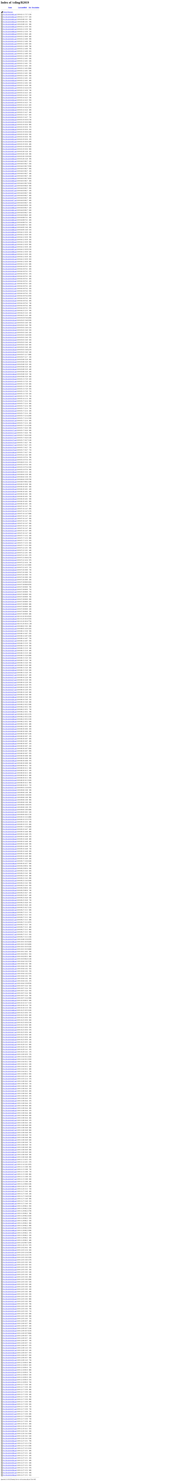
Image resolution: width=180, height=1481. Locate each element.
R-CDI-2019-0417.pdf (10, 1032)
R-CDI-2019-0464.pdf (10, 1147)
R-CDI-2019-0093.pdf (10, 239)
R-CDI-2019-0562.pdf (10, 1387)
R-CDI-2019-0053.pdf (10, 141)
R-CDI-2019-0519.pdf (10, 1282)
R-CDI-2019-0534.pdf (10, 1318)
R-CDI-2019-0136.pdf (10, 345)
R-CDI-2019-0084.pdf (10, 217)
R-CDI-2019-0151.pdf (10, 381)
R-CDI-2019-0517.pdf (10, 1277)
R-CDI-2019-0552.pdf (10, 1362)
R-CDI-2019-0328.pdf (10, 814)
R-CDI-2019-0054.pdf (10, 144)
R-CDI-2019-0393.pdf (10, 973)
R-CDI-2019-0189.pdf (10, 474)
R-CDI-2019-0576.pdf (10, 1421)
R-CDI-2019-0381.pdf (10, 944)
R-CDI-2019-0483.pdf (10, 1194)
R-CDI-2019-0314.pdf (10, 780)
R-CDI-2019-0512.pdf (10, 1265)
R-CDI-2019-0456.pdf (10, 1127)
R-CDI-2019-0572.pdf (10, 1411)
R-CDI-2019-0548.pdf (10, 1353)
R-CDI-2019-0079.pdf (10, 205)
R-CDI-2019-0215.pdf (10, 538)
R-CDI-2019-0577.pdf (10, 1424)
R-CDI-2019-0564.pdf (10, 1392)
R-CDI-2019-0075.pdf (10, 195)
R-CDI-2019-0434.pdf (10, 1074)
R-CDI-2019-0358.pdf (10, 888)
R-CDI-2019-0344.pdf (10, 853)
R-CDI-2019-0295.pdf (10, 734)
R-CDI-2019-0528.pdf (10, 1304)
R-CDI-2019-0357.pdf (10, 885)
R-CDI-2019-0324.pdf (10, 805)
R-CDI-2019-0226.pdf (10, 565)
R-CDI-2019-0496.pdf (10, 1225)
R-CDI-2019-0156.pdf (10, 393)
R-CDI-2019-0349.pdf (10, 866)
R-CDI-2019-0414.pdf (10, 1025)
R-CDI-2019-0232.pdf (10, 579)
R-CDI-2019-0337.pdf (10, 836)
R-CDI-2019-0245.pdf (10, 611)
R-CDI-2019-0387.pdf (10, 959)
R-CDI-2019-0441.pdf (10, 1091)
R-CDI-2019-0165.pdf (10, 416)
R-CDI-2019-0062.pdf (10, 163)
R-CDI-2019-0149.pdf (10, 376)
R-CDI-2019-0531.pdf (10, 1311)
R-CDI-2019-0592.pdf (10, 1460)
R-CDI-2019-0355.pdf (10, 880)
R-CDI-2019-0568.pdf (10, 1402)
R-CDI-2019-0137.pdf (10, 347)
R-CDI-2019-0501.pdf (10, 1238)
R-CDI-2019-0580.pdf (10, 1431)
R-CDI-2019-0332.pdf (10, 824)
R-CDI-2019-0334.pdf (10, 829)
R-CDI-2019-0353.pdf (10, 875)
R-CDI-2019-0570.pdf (10, 1406)
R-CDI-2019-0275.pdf (10, 685)
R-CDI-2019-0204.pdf (10, 511)
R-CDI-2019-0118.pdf (10, 301)
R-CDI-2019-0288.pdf (10, 716)
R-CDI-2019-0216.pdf (10, 540)
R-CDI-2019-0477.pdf (10, 1179)
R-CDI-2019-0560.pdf (10, 1382)
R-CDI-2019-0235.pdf (10, 587)
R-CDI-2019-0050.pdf (10, 134)
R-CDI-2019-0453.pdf (10, 1120)
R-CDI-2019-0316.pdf (10, 785)
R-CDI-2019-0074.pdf (10, 193)
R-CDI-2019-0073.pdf (10, 190)
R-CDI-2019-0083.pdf (10, 215)
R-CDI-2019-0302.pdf (10, 751)
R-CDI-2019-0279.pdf (10, 694)
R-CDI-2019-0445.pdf (10, 1101)
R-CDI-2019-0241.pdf (10, 601)
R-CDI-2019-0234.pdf (10, 584)
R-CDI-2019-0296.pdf (10, 736)
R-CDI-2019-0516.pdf (10, 1274)
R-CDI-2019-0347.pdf (10, 861)
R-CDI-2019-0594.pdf (10, 1465)
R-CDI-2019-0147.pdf (10, 371)
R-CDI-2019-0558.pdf (10, 1377)
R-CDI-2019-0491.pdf (10, 1213)
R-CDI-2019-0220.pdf (10, 550)
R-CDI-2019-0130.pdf (10, 330)
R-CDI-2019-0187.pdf (10, 469)
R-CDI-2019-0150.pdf (10, 379)
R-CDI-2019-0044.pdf (10, 119)
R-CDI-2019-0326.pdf (10, 809)
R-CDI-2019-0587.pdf (10, 1448)
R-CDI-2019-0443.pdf (10, 1096)
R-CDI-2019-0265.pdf (10, 660)
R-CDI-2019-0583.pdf (10, 1438)
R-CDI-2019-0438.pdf (10, 1083)
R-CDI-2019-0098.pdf (10, 252)
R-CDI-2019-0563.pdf (10, 1389)
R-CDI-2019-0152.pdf (10, 384)
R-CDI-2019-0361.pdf (10, 895)
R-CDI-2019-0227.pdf (10, 567)
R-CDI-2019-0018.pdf (10, 56)
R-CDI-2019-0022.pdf (10, 66)
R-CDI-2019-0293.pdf (10, 729)
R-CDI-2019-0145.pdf (10, 367)
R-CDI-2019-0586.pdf (10, 1446)
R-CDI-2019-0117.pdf (10, 298)
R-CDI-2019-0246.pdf (10, 614)
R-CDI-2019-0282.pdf (10, 702)
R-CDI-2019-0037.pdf (10, 102)
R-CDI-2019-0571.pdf (10, 1409)
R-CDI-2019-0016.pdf (10, 51)
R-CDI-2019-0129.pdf (10, 327)
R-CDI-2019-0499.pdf (10, 1233)
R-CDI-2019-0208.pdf (10, 521)
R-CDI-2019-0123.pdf (10, 313)
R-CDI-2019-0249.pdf (10, 621)
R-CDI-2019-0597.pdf (10, 1472)
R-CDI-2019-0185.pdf (10, 464)
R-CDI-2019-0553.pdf (10, 1365)
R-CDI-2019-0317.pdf (10, 787)
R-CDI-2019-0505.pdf (10, 1247)
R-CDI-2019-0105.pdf (10, 269)
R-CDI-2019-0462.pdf (10, 1142)
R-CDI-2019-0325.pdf (10, 807)
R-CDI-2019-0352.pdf (10, 873)
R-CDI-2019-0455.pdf (10, 1125)
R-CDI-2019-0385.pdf (10, 954)
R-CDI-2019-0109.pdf (10, 278)
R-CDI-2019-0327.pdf (10, 812)
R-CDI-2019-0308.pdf (10, 765)
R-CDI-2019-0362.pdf (10, 897)
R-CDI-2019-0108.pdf (10, 276)
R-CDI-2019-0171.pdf (10, 430)
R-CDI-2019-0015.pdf (10, 48)
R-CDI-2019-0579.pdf (10, 1428)
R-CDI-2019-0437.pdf (10, 1081)
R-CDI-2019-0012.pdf (10, 41)
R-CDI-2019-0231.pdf (10, 577)
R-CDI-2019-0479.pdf (10, 1184)
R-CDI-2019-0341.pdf (10, 846)
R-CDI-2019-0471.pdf (10, 1164)
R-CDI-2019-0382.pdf (10, 946)
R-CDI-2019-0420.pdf (10, 1039)
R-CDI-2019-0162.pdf (10, 408)
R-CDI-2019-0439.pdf (10, 1086)
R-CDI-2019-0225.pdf (10, 562)
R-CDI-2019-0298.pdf (10, 741)
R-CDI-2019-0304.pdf (10, 756)
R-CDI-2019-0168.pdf (10, 423)
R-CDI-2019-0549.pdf (10, 1355)
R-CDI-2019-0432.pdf (10, 1069)
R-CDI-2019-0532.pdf (10, 1313)
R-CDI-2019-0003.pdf (10, 19)
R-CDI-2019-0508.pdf (10, 1255)
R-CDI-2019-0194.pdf (10, 486)
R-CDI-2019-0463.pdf (10, 1145)
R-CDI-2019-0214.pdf (10, 535)
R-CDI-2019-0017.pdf (10, 53)
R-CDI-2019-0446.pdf (10, 1103)
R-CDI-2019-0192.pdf (10, 482)
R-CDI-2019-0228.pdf (10, 570)
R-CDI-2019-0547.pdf (10, 1350)
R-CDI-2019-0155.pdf (10, 391)
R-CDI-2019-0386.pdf (10, 956)
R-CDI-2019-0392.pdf (10, 971)
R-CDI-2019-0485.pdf (10, 1198)
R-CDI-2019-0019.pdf (10, 58)
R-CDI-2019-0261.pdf (10, 650)
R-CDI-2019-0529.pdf (10, 1306)
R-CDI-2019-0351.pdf (10, 871)
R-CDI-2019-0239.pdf (10, 597)
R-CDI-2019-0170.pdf (10, 428)
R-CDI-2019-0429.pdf (10, 1061)
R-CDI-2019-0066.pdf (10, 173)
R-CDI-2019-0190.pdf (10, 477)
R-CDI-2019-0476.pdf (10, 1176)
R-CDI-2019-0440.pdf (10, 1088)
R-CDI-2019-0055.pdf (10, 146)
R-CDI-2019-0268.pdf (10, 668)
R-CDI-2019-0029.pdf (10, 83)
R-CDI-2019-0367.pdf (10, 910)
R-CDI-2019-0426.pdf (10, 1054)
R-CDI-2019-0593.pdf (10, 1463)
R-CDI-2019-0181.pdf (10, 455)
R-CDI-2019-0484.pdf (10, 1196)
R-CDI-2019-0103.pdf (10, 264)
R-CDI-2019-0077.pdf (10, 200)
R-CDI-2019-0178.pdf (10, 447)
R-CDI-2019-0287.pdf (10, 714)
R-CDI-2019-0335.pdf (10, 831)
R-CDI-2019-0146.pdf (10, 369)
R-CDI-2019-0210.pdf (10, 526)
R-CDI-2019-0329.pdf (10, 817)
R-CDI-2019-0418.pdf (10, 1035)
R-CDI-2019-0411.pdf (10, 1017)
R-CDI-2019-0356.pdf (10, 883)
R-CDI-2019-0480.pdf (10, 1186)
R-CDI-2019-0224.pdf (10, 560)
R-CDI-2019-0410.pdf (10, 1015)
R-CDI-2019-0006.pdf (10, 26)
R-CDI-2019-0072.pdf (10, 188)
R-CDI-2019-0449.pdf (10, 1110)
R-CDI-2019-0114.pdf (10, 291)
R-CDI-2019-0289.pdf (10, 719)
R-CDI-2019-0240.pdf (10, 599)
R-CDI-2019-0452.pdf (10, 1118)
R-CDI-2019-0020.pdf (10, 61)
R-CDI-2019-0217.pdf (10, 543)
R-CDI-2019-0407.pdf (10, 1008)
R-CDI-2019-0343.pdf (10, 851)
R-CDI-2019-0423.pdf (10, 1047)
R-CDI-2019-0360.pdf (10, 893)
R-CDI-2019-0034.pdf (10, 95)
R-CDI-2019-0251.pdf (10, 626)
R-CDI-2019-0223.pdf (10, 557)
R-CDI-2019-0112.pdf (10, 286)
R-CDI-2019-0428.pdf (10, 1059)
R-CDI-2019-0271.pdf (10, 675)
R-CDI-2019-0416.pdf (10, 1030)
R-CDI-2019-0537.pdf (10, 1326)
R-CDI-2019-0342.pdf (10, 849)
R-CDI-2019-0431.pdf (10, 1066)
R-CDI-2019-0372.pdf (10, 922)
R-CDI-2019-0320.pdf (10, 795)
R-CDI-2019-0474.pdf (10, 1172)
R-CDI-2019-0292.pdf (10, 726)
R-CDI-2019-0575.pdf (10, 1419)
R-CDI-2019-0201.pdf (10, 504)
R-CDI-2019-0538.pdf (10, 1328)
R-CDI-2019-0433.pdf (10, 1071)
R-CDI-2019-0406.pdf (10, 1005)
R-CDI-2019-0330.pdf (10, 819)
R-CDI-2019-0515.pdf (10, 1272)
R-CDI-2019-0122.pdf (10, 310)
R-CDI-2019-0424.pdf (10, 1049)
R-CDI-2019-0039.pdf (10, 107)
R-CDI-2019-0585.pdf (10, 1443)
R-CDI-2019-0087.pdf (10, 225)
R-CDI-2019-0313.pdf (10, 778)
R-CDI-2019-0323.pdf (10, 802)
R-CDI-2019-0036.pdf (10, 100)
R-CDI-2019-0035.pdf (10, 97)
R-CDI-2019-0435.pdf (10, 1076)
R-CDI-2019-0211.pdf (10, 528)
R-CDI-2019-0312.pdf (10, 775)
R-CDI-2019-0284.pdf (10, 707)
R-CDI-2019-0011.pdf (10, 39)
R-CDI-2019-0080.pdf (10, 208)
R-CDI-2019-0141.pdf (10, 357)
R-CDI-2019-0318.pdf (10, 790)
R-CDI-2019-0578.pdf (10, 1426)
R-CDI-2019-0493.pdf (10, 1218)
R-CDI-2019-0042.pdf (10, 115)
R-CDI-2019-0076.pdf (10, 198)
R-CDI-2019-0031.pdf (10, 88)
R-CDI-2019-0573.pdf (10, 1414)
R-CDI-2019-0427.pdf (10, 1057)
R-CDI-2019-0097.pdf (10, 249)
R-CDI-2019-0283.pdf (10, 704)
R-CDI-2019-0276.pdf (10, 687)
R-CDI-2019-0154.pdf (10, 389)
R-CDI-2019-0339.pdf (10, 841)
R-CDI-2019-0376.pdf (10, 932)
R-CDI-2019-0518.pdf (10, 1279)
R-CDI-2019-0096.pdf (10, 247)
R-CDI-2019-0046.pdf (10, 124)
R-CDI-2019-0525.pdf (10, 1296)
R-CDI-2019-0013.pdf (10, 44)
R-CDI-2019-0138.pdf (10, 349)
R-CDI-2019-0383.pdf (10, 949)
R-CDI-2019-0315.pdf (10, 783)
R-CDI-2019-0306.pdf (10, 760)
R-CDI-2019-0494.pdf (10, 1220)
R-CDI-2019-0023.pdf (10, 68)
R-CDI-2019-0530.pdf (10, 1309)
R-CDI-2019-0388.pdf (10, 961)
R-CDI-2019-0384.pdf (10, 951)
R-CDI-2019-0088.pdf (10, 227)
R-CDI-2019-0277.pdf (10, 690)
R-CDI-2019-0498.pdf (10, 1230)
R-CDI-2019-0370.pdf (10, 917)
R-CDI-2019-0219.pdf (10, 548)
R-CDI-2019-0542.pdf (10, 1338)
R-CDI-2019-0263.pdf (10, 655)
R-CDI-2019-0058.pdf (10, 154)
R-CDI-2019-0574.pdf (10, 1416)
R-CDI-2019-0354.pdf (10, 878)
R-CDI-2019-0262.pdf (10, 653)
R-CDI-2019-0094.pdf (10, 242)
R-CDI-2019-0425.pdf (10, 1052)
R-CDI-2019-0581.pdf (10, 1433)
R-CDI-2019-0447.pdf (10, 1105)
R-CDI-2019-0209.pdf (10, 523)
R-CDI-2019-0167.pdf (10, 420)
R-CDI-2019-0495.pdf (10, 1223)
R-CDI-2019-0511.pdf (10, 1262)
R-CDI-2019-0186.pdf (10, 467)
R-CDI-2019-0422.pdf (10, 1044)
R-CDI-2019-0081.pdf (10, 210)
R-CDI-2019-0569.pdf (10, 1404)
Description (35, 7)
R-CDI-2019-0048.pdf (10, 129)
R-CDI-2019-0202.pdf (10, 506)
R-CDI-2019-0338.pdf (10, 839)
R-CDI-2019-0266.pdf (10, 663)
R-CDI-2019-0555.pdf (10, 1370)
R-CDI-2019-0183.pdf (10, 460)
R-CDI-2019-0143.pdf (10, 362)
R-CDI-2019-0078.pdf (10, 203)
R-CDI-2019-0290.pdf (10, 721)
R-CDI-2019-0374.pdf (10, 927)
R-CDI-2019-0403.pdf (10, 998)
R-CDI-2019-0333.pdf (10, 827)
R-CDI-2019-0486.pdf (10, 1201)
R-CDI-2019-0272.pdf (10, 677)
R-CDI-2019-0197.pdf (10, 494)
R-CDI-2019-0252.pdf (10, 628)
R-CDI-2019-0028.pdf (10, 80)
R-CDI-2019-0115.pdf (10, 293)
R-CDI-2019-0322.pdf (10, 800)
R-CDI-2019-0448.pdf (10, 1108)
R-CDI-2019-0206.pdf (10, 516)
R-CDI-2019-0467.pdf (10, 1154)
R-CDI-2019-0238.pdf (10, 594)
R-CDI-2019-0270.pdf (10, 672)
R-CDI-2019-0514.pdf (10, 1269)
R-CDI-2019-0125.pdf (10, 318)
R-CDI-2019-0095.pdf (10, 244)
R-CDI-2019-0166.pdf (10, 418)
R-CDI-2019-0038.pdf (10, 105)
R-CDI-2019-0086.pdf (10, 222)
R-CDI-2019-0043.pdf (10, 117)
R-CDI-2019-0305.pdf (10, 758)
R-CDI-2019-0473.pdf (10, 1169)
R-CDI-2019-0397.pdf (10, 983)
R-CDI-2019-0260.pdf (10, 648)
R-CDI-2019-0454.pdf (10, 1123)
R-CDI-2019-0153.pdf (10, 386)
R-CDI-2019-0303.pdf (10, 753)
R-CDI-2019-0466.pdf (10, 1152)
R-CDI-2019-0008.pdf (10, 31)
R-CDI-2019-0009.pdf (10, 34)
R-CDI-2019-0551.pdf (10, 1360)
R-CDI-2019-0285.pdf (10, 709)
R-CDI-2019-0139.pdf (10, 352)
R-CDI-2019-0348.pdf (10, 863)
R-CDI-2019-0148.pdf (10, 374)
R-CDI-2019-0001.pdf (10, 14)
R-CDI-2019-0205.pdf (10, 513)
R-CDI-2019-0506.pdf (10, 1250)
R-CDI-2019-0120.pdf (10, 305)
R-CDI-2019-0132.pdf (10, 335)
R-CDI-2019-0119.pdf (10, 303)
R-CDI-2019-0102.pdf (10, 261)
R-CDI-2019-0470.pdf (10, 1162)
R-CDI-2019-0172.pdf (10, 433)
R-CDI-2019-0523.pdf (10, 1291)
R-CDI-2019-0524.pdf (10, 1294)
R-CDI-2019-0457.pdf (10, 1130)
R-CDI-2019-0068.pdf (10, 178)
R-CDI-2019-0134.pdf (10, 340)
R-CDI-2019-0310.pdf (10, 770)
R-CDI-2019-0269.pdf (10, 670)
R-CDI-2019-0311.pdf (10, 773)
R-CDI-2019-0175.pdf (10, 440)
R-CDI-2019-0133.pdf (10, 337)
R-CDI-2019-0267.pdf (10, 665)
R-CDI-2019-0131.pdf (10, 332)
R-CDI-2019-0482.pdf (10, 1191)
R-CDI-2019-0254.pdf (10, 633)
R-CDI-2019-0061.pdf (10, 161)
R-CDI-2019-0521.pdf (10, 1287)
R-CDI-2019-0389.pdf (10, 964)
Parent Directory (8, 12)
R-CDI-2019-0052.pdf (10, 139)
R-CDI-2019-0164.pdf (10, 413)
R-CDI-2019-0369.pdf (10, 915)
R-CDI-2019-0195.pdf (10, 489)
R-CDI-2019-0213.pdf (10, 533)
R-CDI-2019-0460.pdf (10, 1137)
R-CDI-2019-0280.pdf (10, 697)
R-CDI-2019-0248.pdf (10, 619)
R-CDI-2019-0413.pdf (10, 1022)
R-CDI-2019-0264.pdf (10, 658)
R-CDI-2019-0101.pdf (10, 259)
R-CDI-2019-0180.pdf (10, 452)
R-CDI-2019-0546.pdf (10, 1348)
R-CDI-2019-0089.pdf (10, 230)
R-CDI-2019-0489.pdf (10, 1208)
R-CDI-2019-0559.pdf (10, 1379)
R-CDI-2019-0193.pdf (10, 484)
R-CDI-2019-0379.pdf (10, 939)
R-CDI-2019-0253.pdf (10, 631)
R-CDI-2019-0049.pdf (10, 132)
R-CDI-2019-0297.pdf (10, 738)
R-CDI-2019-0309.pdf (10, 768)
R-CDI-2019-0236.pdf (10, 589)
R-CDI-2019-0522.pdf (10, 1289)
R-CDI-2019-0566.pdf (10, 1397)
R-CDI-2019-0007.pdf (10, 29)
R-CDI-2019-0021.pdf (10, 63)
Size (30, 7)
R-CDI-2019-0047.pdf (10, 127)
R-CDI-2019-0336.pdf (10, 834)
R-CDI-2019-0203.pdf (10, 508)
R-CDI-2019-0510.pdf (10, 1260)
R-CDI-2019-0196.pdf (10, 491)
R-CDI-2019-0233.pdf (10, 582)
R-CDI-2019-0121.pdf (10, 308)
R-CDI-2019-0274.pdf (10, 682)
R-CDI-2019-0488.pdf (10, 1206)
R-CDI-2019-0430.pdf (10, 1064)
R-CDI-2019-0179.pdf (10, 450)
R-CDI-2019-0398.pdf (10, 986)
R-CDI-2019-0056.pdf (10, 149)
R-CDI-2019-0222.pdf (10, 555)
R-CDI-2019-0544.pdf (10, 1343)
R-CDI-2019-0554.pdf (10, 1367)
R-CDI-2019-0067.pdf (10, 176)
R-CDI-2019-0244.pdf (10, 609)
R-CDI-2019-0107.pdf (10, 274)
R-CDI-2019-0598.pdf (10, 1475)
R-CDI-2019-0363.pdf (10, 900)
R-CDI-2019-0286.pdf (10, 712)
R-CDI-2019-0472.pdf (10, 1167)
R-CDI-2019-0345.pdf (10, 856)
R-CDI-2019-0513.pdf (10, 1267)
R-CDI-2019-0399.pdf (10, 988)
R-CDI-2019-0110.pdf (10, 281)
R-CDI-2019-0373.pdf (10, 924)
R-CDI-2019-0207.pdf (10, 518)
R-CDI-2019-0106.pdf (10, 271)
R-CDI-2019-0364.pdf (10, 902)
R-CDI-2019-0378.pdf (10, 937)
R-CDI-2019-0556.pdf (10, 1372)
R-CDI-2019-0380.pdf (10, 942)
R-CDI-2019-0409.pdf (10, 1012)
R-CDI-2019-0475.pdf (10, 1174)
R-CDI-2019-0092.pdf (10, 237)
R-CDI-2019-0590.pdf (10, 1455)
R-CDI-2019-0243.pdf (10, 606)
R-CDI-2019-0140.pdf (10, 354)
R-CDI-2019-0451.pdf (10, 1115)
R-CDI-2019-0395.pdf (10, 978)
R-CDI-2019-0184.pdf (10, 462)
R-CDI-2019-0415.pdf (10, 1027)
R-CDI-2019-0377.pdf (10, 934)
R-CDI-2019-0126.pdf (10, 320)
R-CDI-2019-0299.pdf (10, 743)
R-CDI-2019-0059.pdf (10, 156)
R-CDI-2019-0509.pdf (10, 1257)
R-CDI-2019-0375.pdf (10, 929)
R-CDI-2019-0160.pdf (10, 403)
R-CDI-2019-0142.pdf (10, 359)
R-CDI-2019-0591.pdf (10, 1458)
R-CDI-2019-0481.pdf (10, 1189)
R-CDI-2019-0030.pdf (10, 85)
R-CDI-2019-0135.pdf (10, 342)
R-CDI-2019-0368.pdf (10, 912)
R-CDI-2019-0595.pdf (10, 1468)
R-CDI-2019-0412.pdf (10, 1020)
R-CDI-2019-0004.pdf (10, 22)
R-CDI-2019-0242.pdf (10, 604)
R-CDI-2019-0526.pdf (10, 1299)
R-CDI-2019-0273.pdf (10, 680)
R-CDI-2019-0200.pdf (10, 501)
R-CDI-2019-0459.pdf (10, 1135)
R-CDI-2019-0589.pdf (10, 1453)
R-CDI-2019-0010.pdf (10, 36)
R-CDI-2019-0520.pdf (10, 1284)
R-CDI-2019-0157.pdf (10, 396)
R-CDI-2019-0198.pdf (10, 496)
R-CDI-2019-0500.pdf (10, 1235)
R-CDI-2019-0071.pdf (10, 186)
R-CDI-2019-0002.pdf (10, 17)
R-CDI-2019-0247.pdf (10, 616)
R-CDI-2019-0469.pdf (10, 1159)
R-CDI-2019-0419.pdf (10, 1037)
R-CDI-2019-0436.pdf (10, 1079)
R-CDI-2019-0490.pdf (10, 1211)
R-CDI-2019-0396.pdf (10, 981)
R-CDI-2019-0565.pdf (10, 1394)
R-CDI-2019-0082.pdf (10, 212)
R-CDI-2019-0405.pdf (10, 1003)
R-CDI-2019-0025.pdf (10, 73)
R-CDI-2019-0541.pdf (10, 1335)
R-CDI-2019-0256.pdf (10, 638)
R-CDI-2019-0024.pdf (10, 71)
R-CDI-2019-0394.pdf (10, 976)
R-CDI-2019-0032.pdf (10, 90)
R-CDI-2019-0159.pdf (10, 401)
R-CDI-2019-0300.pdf (10, 746)
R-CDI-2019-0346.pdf (10, 858)
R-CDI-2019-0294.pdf (10, 731)
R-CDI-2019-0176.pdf (10, 442)
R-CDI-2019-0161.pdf (10, 406)
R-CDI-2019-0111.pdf (9, 283)
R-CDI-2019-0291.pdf (10, 724)
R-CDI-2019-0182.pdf (10, 457)
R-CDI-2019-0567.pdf (10, 1399)
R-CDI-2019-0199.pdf (10, 499)
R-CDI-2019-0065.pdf (10, 171)
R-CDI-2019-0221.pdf (10, 553)
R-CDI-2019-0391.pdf (10, 968)
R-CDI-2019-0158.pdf (10, 398)
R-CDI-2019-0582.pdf (10, 1436)
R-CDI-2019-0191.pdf (10, 479)
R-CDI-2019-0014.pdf (10, 46)
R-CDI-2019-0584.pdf (10, 1441)
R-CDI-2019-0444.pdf (10, 1098)
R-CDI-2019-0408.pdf (10, 1010)
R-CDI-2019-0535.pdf (10, 1321)
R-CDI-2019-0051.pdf (10, 137)
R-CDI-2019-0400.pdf (10, 990)
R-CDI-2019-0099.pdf (10, 254)
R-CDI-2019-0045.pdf (10, 122)
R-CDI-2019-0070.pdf (10, 183)
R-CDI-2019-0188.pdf (10, 472)
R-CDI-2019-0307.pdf (10, 763)
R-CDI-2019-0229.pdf (10, 572)
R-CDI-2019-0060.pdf (10, 159)
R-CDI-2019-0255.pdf (10, 636)
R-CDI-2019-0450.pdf (10, 1113)
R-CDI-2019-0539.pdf (10, 1331)
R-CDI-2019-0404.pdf (10, 1000)
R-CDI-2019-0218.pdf (10, 545)
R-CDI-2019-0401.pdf (10, 993)
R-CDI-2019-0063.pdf (10, 166)
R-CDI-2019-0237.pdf (10, 592)
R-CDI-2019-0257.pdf (10, 641)
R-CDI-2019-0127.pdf (10, 323)
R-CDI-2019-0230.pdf (10, 575)
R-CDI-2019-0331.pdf (10, 822)
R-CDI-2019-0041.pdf (10, 112)
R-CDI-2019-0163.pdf (10, 411)
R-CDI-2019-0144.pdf (10, 364)
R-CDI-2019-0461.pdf (10, 1140)
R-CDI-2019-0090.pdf (10, 232)
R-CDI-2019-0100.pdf (10, 256)
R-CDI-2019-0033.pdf (10, 93)
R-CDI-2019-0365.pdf (10, 905)
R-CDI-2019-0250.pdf (10, 623)
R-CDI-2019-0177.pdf (10, 445)
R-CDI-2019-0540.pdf (10, 1333)
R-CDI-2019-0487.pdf (10, 1203)
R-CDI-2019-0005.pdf (10, 24)
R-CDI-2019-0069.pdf (10, 181)
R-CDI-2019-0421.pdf (10, 1042)
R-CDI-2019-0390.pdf (10, 966)
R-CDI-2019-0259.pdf (10, 645)
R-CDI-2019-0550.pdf (10, 1357)
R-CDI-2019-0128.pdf (10, 325)
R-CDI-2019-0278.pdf (10, 692)
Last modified (22, 7)
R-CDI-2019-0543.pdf (10, 1340)
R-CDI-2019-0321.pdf (10, 797)
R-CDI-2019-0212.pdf (10, 530)
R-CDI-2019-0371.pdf (10, 920)
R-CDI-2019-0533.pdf (10, 1316)
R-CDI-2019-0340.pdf (10, 844)
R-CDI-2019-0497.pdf (10, 1228)
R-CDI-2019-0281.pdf (10, 699)
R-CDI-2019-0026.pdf (10, 75)
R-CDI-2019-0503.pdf (10, 1242)
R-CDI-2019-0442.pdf (10, 1093)
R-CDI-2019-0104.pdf (10, 266)
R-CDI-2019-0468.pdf (10, 1157)
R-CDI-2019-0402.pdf (10, 995)
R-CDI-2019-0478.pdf (10, 1181)
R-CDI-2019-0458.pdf (10, 1132)
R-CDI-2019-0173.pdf (10, 435)
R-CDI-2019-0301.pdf (10, 748)
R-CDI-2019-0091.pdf (10, 234)
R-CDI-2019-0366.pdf (10, 907)
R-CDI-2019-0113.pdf (10, 288)
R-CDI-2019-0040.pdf (10, 110)
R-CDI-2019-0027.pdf (10, 78)
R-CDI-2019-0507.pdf (10, 1252)
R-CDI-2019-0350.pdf (10, 868)
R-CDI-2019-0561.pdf (10, 1384)
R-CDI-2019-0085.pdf (10, 220)
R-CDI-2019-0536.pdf (10, 1323)
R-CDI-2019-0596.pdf (10, 1470)
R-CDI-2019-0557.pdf (10, 1375)
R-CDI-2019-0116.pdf (10, 296)
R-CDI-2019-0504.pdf (10, 1245)
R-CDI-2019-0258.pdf (10, 643)
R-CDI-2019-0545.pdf (10, 1345)
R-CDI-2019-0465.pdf (10, 1150)
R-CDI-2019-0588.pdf (10, 1450)
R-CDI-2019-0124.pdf (10, 315)
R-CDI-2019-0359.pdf (10, 890)
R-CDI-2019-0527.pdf (10, 1301)
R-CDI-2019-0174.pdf (10, 438)
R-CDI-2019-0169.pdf (10, 425)
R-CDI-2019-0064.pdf (10, 168)
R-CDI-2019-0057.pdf (10, 151)
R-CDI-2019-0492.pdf (10, 1216)
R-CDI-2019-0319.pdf (10, 792)
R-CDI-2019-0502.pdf (10, 1240)
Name (10, 7)
